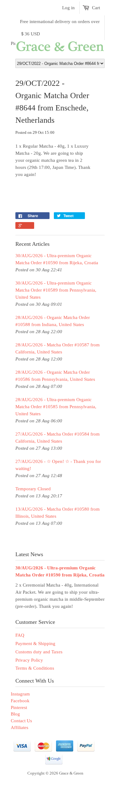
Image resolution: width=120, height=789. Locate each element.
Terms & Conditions (34, 668)
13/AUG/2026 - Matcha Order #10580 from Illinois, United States (57, 513)
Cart (96, 7)
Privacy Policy (29, 660)
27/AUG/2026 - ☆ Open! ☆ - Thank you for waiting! (58, 465)
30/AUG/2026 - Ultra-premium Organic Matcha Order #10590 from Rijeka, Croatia (56, 259)
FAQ (19, 635)
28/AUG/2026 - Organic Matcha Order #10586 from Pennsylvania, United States (55, 376)
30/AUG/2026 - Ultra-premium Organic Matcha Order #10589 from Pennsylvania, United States (55, 290)
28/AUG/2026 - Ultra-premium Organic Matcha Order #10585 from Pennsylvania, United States (55, 406)
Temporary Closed (33, 488)
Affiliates (19, 727)
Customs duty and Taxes (38, 651)
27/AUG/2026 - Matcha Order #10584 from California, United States (57, 438)
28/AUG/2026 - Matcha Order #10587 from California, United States (57, 348)
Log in (68, 7)
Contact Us (21, 720)
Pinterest (19, 707)
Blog (15, 713)
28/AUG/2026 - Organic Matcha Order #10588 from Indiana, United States (52, 321)
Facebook (20, 700)
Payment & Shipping (35, 643)
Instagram (20, 693)
